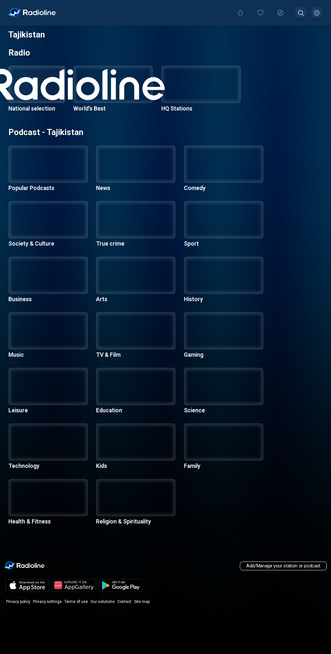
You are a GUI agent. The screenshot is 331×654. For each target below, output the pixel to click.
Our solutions (103, 601)
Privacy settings (47, 601)
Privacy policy (18, 601)
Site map (142, 601)
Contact (124, 601)
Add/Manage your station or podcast (283, 566)
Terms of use (76, 601)
